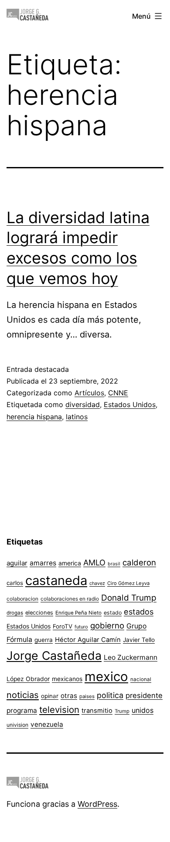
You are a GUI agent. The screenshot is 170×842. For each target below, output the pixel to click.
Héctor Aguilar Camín (88, 640)
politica (110, 695)
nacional (140, 679)
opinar (49, 695)
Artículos (89, 392)
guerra (43, 639)
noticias (23, 695)
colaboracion (22, 598)
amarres (43, 563)
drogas (15, 613)
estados (138, 611)
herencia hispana (34, 416)
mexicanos (67, 678)
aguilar (17, 563)
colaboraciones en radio (70, 598)
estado (113, 612)
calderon (139, 563)
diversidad (82, 404)
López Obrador (28, 678)
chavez (97, 583)
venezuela (47, 724)
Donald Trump (128, 598)
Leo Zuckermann (130, 657)
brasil (114, 564)
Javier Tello (139, 639)
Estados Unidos (130, 404)
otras (69, 696)
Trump (122, 711)
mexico (106, 676)
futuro (81, 627)
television (59, 709)
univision (17, 725)
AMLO (94, 562)
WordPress (97, 804)
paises (87, 696)
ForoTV (62, 626)
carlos (15, 582)
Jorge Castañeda (54, 655)
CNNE (118, 392)
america (69, 563)
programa (22, 710)
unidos (142, 710)
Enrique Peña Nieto (78, 613)
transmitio (97, 711)
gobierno (107, 626)
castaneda (56, 580)
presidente (144, 695)
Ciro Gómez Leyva (128, 583)
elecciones (39, 612)
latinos (77, 416)
